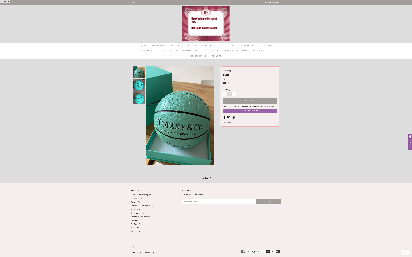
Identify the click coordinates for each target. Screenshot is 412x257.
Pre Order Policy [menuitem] (199, 56)
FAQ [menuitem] (270, 51)
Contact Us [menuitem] (265, 45)
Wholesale (135, 220)
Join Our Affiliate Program (141, 195)
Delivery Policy (136, 202)
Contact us (227, 123)
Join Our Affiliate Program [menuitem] (153, 51)
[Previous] (149, 69)
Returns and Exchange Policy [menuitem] (184, 51)
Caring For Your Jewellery (141, 217)
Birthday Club (136, 198)
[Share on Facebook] (224, 118)
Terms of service (137, 213)
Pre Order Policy (137, 224)
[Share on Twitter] (228, 118)
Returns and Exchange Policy (142, 206)
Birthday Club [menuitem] (158, 45)
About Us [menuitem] (216, 56)
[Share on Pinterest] (233, 118)
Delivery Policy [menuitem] (211, 51)
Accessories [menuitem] (231, 45)
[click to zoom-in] (210, 69)
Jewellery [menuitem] (174, 45)
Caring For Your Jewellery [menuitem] (235, 51)
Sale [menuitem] (188, 45)
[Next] (154, 69)
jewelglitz (150, 252)
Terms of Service (137, 228)
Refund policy (136, 231)
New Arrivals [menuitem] (248, 45)
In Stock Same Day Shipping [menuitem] (208, 45)
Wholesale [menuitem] (258, 51)
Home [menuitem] (143, 45)
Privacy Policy (136, 209)
